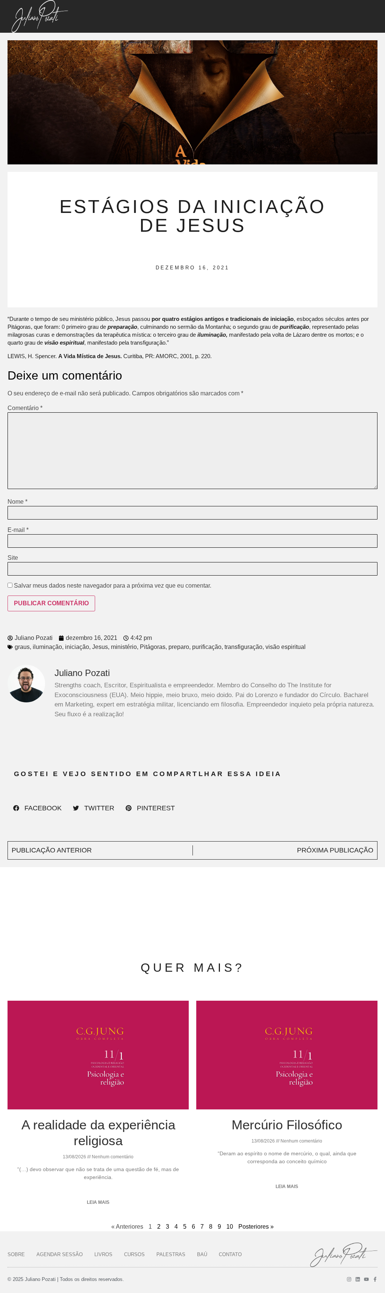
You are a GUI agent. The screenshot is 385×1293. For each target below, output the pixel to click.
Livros (103, 1254)
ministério (124, 647)
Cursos (134, 1254)
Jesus (100, 647)
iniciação (77, 647)
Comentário (25, 408)
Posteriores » (256, 1226)
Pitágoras (152, 647)
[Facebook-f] (375, 1279)
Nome (17, 502)
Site (13, 558)
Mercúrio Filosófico (287, 1124)
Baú (202, 1254)
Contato (230, 1254)
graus (22, 647)
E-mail (18, 530)
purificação (206, 647)
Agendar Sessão (59, 1254)
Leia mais (98, 1202)
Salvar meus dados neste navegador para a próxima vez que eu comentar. (112, 586)
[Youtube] (366, 1279)
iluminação (47, 647)
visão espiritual (285, 647)
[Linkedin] (357, 1279)
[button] (37, 808)
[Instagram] (349, 1279)
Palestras (170, 1254)
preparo (178, 647)
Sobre (16, 1254)
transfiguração (243, 647)
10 (229, 1226)
